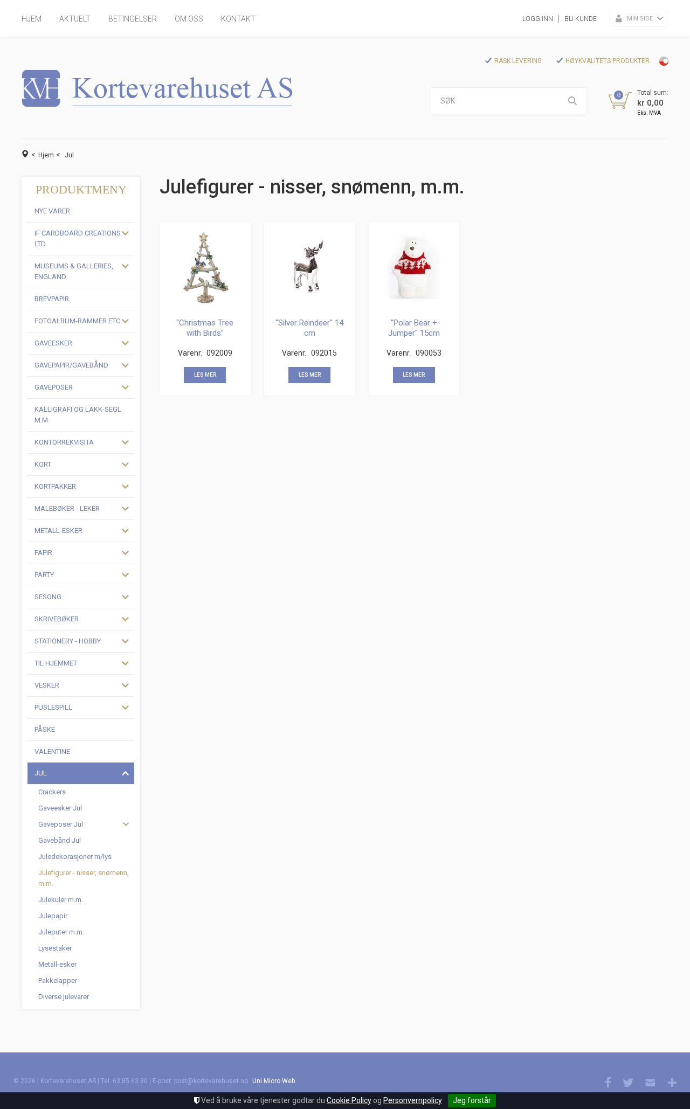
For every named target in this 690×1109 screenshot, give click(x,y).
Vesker (46, 685)
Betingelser (132, 19)
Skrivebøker (56, 619)
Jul (69, 155)
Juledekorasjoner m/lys (75, 856)
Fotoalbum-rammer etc (77, 321)
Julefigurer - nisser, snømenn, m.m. (83, 878)
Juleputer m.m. (61, 932)
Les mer (205, 375)
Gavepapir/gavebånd (71, 365)
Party (44, 575)
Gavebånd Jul (59, 840)
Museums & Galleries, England (73, 271)
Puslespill (53, 707)
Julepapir (52, 916)
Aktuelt (75, 19)
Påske (44, 729)
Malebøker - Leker (67, 508)
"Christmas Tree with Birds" (204, 328)
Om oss (189, 19)
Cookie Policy (349, 1100)
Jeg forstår (472, 1100)
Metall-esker (58, 530)
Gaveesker (53, 343)
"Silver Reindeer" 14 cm (309, 328)
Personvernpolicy (412, 1100)
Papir (43, 553)
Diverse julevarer (63, 997)
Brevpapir (51, 299)
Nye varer (52, 211)
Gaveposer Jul (60, 824)
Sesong (47, 597)
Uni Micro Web (273, 1081)
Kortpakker (55, 486)
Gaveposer (53, 387)
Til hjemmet (55, 663)
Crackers (52, 792)
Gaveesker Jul (60, 808)
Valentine (52, 751)
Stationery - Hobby (67, 641)
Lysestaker (55, 948)
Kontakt (238, 19)
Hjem (32, 19)
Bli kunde (580, 19)
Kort (42, 464)
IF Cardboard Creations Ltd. (77, 238)
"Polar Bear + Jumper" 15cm (414, 328)
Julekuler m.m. (60, 900)
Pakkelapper (57, 980)
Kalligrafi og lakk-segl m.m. (77, 414)
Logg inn (537, 19)
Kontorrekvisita (64, 442)
